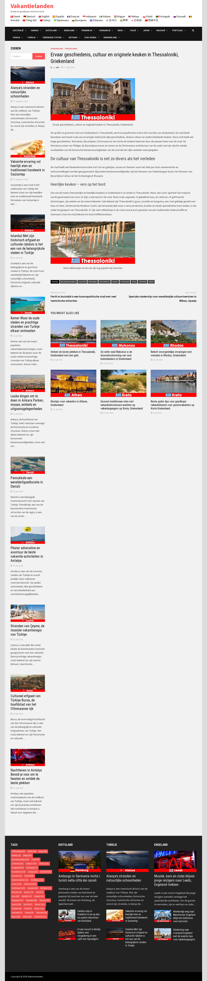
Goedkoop (37, 880)
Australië (18, 30)
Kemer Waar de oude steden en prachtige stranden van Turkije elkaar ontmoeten (25, 324)
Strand (40, 904)
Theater (142, 281)
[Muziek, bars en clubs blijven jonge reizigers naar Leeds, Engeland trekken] (175, 861)
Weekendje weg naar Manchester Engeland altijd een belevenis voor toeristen (184, 916)
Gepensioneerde (20, 880)
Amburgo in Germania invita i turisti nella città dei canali (79, 878)
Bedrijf (16, 855)
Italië (133, 30)
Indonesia (90, 16)
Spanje (16, 37)
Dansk (16, 16)
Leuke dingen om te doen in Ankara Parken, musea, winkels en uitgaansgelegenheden (27, 402)
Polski (149, 16)
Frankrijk (87, 30)
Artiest (32, 851)
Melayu (135, 16)
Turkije (31, 37)
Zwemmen (40, 917)
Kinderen (46, 888)
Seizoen (44, 900)
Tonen (28, 908)
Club (35, 859)
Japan (146, 30)
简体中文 (153, 20)
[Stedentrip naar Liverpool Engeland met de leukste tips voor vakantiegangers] (162, 930)
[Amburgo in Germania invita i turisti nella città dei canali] (79, 861)
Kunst (115, 281)
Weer (151, 281)
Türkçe (46, 20)
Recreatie (31, 900)
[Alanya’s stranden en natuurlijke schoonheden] (127, 861)
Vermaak (17, 912)
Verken (39, 908)
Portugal (177, 30)
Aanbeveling (18, 851)
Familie (29, 876)
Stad (134, 281)
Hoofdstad (18, 888)
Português (164, 16)
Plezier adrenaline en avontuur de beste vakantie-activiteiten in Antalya (27, 554)
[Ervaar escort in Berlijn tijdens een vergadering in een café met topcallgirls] (66, 929)
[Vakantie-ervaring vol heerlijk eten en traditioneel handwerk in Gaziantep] (114, 911)
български (80, 20)
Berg (28, 855)
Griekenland (110, 37)
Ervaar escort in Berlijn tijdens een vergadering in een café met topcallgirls (89, 934)
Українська (62, 20)
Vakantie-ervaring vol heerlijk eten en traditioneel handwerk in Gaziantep (28, 168)
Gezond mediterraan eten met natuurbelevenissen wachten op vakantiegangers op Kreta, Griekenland (122, 405)
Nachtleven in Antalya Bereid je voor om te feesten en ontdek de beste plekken (26, 776)
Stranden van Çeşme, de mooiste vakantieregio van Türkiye (27, 630)
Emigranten (17, 867)
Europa (33, 872)
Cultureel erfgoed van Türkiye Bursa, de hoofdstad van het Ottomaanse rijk (26, 702)
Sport (16, 904)
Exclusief (46, 872)
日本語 (137, 20)
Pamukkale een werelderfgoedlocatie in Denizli (27, 482)
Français (74, 16)
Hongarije (104, 30)
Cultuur (82, 281)
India (120, 30)
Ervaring (93, 281)
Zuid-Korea (90, 37)
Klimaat (16, 892)
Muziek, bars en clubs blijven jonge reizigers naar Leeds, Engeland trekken (174, 880)
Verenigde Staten (52, 37)
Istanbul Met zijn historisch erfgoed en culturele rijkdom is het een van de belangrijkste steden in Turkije (28, 244)
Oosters (39, 896)
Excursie (17, 876)
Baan (43, 851)
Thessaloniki (70, 48)
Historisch (105, 281)
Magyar (121, 16)
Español (59, 16)
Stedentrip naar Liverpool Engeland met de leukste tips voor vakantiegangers (184, 934)
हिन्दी (125, 20)
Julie (57, 67)
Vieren (29, 912)
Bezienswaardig (68, 281)
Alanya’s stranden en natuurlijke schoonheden (25, 92)
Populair (125, 281)
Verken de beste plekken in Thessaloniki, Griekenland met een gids (73, 353)
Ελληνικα (97, 20)
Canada (35, 30)
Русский (181, 16)
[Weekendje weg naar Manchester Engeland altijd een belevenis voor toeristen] (162, 912)
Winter (27, 917)
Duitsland (51, 30)
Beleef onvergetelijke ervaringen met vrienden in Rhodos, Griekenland (171, 353)
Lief (39, 892)
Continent (17, 863)
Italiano (106, 16)
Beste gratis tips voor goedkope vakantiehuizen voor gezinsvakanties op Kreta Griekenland (172, 405)
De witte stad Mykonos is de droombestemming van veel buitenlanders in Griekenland (116, 355)
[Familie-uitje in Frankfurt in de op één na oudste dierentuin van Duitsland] (66, 911)
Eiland (44, 863)
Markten (27, 896)
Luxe (15, 896)
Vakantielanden (32, 6)
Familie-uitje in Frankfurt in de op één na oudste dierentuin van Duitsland (88, 916)
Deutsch (30, 16)
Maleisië (160, 30)
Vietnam (73, 37)
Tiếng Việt (31, 20)
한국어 (112, 20)
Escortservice (18, 872)
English (45, 16)
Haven (16, 884)
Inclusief (33, 888)
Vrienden (41, 912)
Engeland (69, 30)
